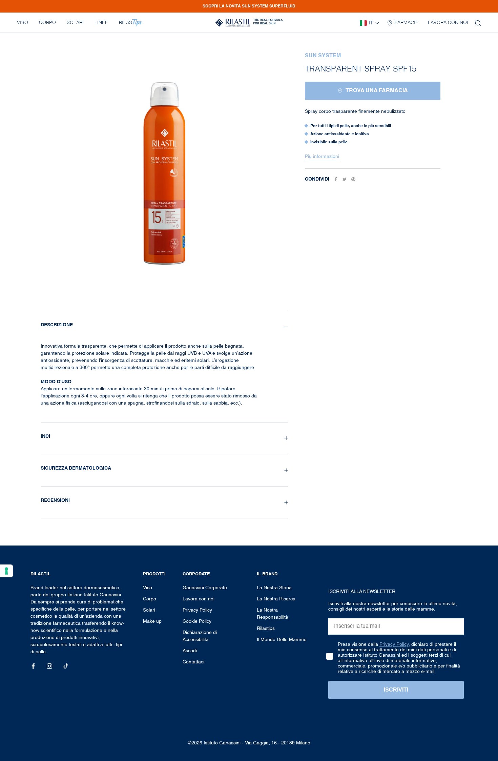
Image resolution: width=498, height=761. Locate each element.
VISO (22, 22)
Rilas (125, 22)
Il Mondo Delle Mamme (282, 639)
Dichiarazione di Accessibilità (200, 636)
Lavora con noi (198, 599)
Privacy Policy (197, 610)
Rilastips (266, 628)
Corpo (149, 599)
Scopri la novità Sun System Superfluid (249, 6)
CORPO (47, 22)
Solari (149, 610)
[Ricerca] (478, 23)
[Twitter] (345, 179)
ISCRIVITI (396, 690)
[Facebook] (336, 179)
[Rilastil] (249, 23)
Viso (147, 587)
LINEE (101, 22)
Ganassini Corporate (205, 587)
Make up (152, 621)
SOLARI (75, 22)
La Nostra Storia (274, 587)
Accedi (190, 651)
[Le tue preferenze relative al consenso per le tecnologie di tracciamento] (6, 570)
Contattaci (193, 662)
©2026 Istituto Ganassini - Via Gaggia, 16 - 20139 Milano (249, 743)
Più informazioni (322, 156)
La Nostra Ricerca (276, 599)
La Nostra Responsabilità (272, 614)
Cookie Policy (197, 621)
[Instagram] (49, 666)
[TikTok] (65, 666)
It (371, 23)
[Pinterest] (353, 179)
